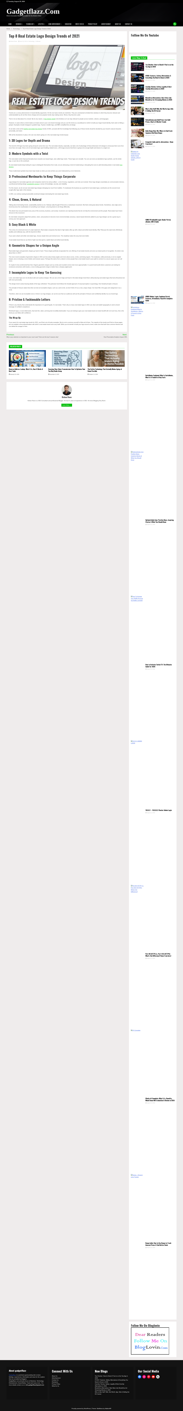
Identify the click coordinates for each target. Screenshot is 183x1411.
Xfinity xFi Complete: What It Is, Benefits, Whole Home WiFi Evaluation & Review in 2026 (160, 1099)
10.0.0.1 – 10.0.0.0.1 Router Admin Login (158, 810)
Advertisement (106, 24)
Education (68, 24)
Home (10, 24)
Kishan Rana (13, 41)
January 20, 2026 (14, 374)
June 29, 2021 (23, 41)
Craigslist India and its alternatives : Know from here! (159, 143)
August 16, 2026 (150, 113)
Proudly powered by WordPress (81, 1408)
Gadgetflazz (12, 1375)
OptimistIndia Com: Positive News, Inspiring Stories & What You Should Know (159, 521)
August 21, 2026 (150, 91)
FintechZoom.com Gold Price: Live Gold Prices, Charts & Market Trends (157, 121)
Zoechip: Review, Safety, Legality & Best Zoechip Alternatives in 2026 (158, 88)
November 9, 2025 (54, 374)
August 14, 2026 (150, 146)
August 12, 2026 (150, 380)
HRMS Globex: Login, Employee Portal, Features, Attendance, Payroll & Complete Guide (159, 298)
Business (18, 24)
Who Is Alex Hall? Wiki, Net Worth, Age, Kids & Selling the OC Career (159, 110)
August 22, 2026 (150, 69)
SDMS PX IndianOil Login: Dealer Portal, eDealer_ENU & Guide (158, 221)
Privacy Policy (92, 24)
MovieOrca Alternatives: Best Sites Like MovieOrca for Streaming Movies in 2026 (158, 99)
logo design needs (49, 119)
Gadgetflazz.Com (33, 11)
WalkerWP (108, 1408)
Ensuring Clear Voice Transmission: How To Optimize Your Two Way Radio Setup (66, 370)
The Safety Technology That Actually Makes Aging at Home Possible (105, 370)
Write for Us (79, 24)
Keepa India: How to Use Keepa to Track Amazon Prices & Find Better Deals (158, 1244)
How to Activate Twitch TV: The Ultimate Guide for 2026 (158, 665)
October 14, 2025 (93, 374)
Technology (29, 24)
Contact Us (128, 24)
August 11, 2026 (150, 812)
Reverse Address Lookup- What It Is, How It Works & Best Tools (26, 370)
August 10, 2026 (150, 1103)
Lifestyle (41, 24)
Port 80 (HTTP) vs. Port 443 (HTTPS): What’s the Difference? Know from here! (158, 955)
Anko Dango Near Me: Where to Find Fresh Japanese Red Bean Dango (158, 132)
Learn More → (66, 405)
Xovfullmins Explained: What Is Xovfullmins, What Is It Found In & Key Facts (159, 376)
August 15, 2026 (150, 135)
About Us (118, 24)
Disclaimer (55, 1382)
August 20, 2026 (150, 102)
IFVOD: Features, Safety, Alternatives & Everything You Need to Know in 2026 (158, 77)
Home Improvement (54, 24)
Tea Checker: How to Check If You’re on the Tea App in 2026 (159, 66)
